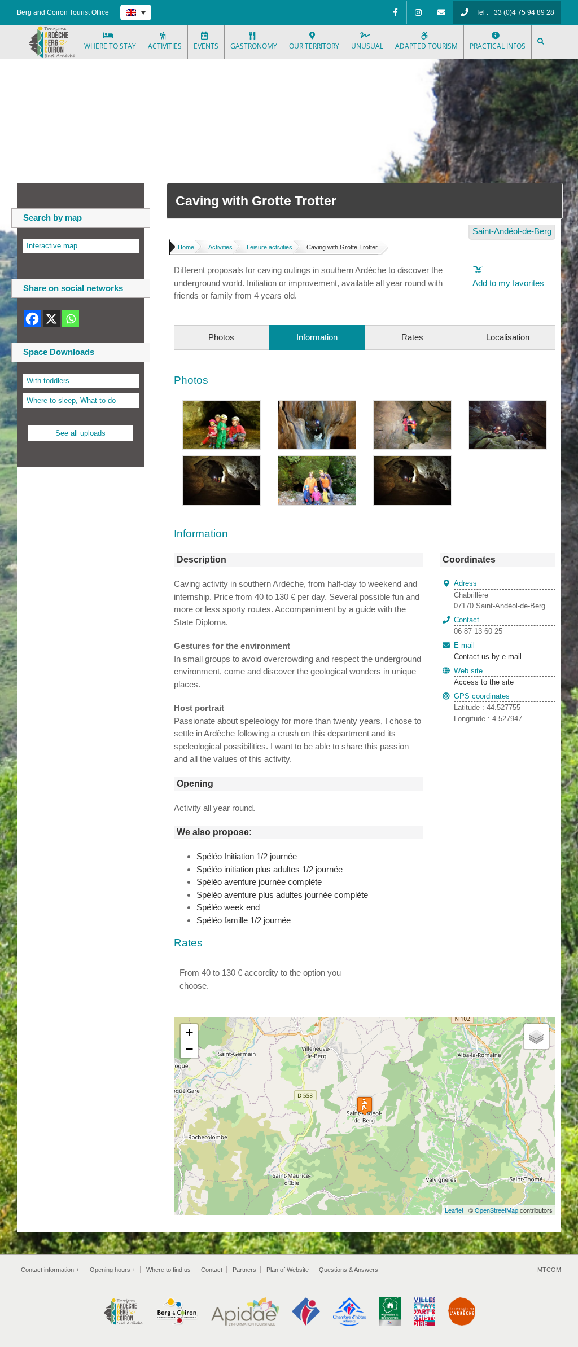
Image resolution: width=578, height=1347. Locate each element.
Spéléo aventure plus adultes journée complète (282, 895)
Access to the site (484, 682)
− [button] (189, 1049)
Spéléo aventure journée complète (259, 882)
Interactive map (52, 246)
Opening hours (112, 1269)
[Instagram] (418, 12)
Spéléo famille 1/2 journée (243, 920)
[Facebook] (395, 12)
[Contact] (441, 12)
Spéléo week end (228, 907)
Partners (244, 1269)
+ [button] (189, 1032)
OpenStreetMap (496, 1209)
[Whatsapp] (70, 318)
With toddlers (48, 380)
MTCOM (549, 1269)
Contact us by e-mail (488, 651)
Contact (211, 1269)
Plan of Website (287, 1269)
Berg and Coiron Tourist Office (63, 12)
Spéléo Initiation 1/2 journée (246, 856)
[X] (51, 318)
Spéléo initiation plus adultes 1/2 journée (269, 869)
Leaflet (454, 1209)
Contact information (50, 1269)
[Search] (541, 42)
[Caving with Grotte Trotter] (221, 406)
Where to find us (168, 1269)
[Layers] (536, 1036)
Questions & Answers (348, 1269)
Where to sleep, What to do (71, 400)
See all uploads (80, 433)
